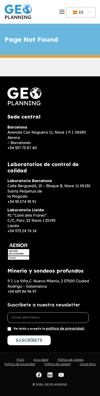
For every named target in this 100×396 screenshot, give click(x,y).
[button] (62, 11)
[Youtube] (61, 375)
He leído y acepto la (49, 328)
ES (80, 12)
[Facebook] (39, 375)
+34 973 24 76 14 (22, 231)
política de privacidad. (65, 328)
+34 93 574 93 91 (21, 201)
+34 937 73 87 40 (22, 147)
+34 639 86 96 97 (22, 291)
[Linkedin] (50, 375)
